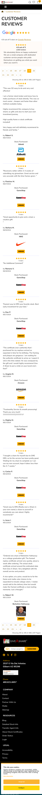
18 (25, 71)
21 (3, 75)
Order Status (7, 735)
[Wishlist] (34, 2)
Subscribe (31, 649)
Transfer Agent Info (10, 728)
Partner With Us (9, 702)
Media (4, 706)
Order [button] (21, 159)
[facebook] (11, 655)
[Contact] (29, 2)
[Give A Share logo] (7, 2)
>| (20, 75)
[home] (2, 12)
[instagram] (15, 655)
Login (4, 739)
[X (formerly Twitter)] (8, 655)
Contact (5, 698)
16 (15, 71)
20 (34, 71)
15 (11, 71)
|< (3, 71)
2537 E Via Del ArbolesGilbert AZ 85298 (14, 665)
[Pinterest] (3, 655)
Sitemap (5, 710)
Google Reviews (24, 39)
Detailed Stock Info (10, 724)
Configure (21, 788)
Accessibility (7, 750)
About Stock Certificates (12, 732)
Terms (4, 758)
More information (8, 776)
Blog (4, 720)
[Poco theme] (15, 641)
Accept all (22, 782)
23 (12, 75)
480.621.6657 (10, 682)
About (5, 694)
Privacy (5, 754)
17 (20, 71)
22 (8, 75)
